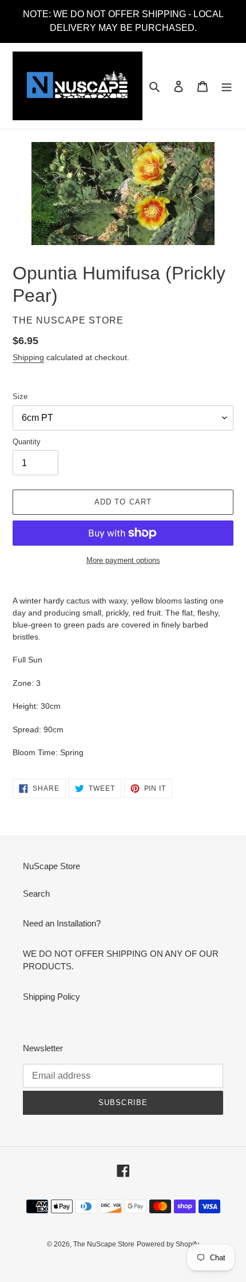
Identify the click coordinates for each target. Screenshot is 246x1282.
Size (20, 396)
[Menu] (227, 86)
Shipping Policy (51, 996)
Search (36, 893)
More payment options (123, 560)
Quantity (27, 441)
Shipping (28, 357)
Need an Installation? (62, 923)
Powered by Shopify (168, 1244)
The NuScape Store (103, 1244)
